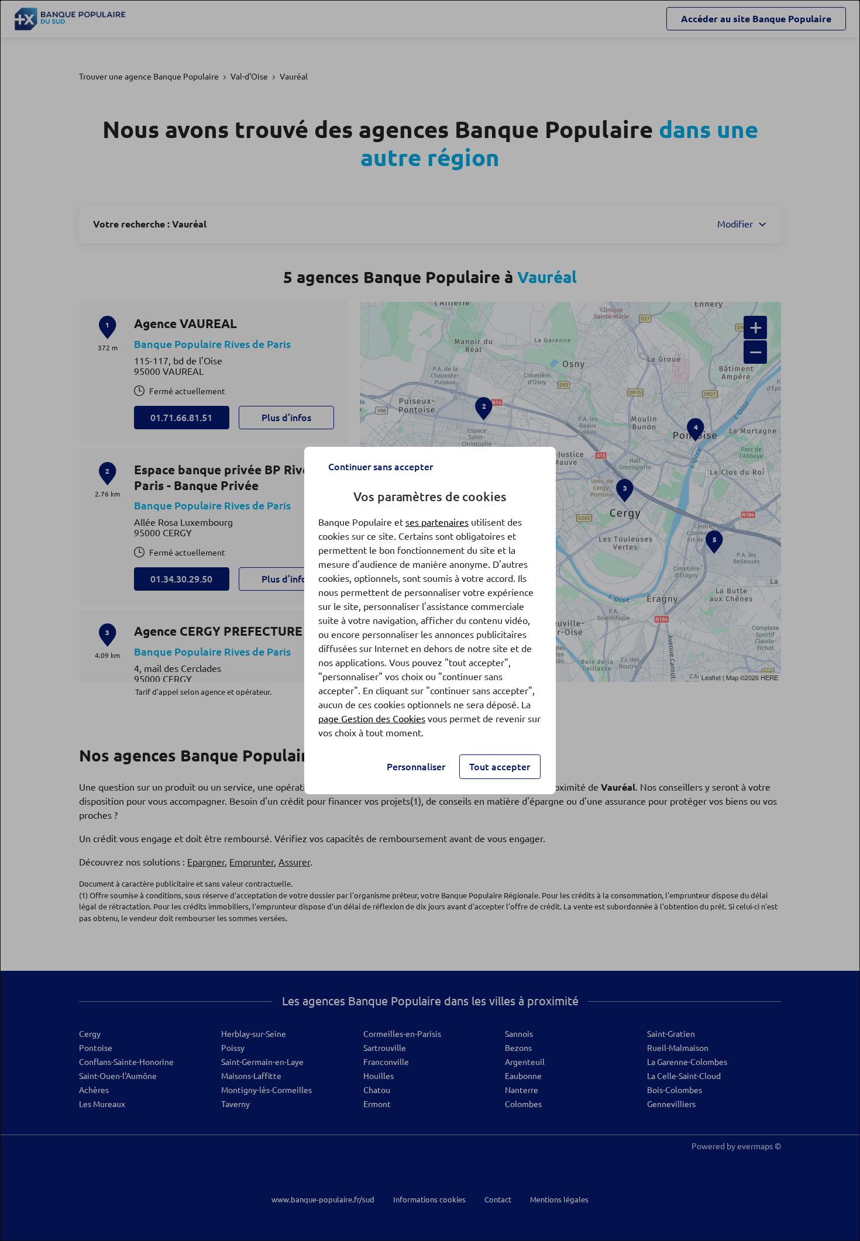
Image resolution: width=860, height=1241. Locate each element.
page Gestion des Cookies (371, 718)
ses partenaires (437, 522)
